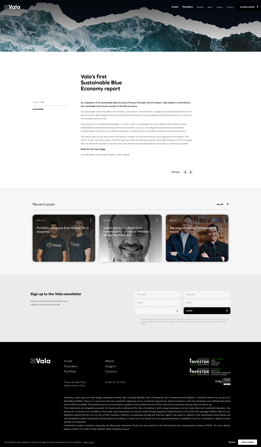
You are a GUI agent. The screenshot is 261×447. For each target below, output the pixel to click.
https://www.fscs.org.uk (117, 429)
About (210, 7)
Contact (230, 7)
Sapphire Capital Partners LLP (172, 411)
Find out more (43, 256)
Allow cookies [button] (247, 442)
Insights (220, 7)
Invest (175, 6)
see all (220, 204)
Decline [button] (232, 442)
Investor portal (247, 7)
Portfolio (200, 7)
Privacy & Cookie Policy (75, 382)
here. (103, 149)
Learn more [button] (88, 442)
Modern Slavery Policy (75, 385)
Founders (187, 6)
